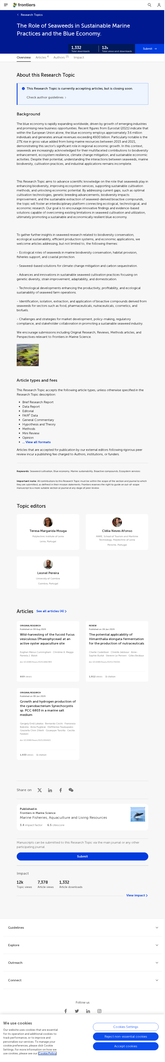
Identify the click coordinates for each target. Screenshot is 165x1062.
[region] (82, 1038)
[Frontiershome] (24, 5)
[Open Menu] (5, 5)
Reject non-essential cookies (125, 1036)
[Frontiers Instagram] (99, 1011)
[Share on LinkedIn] (50, 790)
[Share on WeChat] (71, 790)
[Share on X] (40, 790)
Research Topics (32, 15)
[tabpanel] (82, 490)
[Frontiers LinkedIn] (88, 1011)
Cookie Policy (47, 1053)
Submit (147, 48)
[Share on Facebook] (61, 790)
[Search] (149, 5)
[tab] (24, 58)
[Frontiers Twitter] (76, 1011)
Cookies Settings (125, 1027)
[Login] (159, 5)
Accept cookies (125, 1046)
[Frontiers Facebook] (65, 1011)
